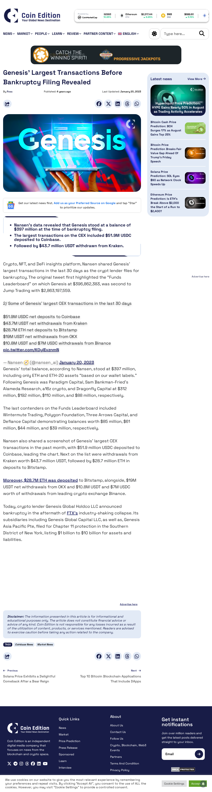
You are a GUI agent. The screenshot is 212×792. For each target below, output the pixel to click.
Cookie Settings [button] (174, 783)
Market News (45, 644)
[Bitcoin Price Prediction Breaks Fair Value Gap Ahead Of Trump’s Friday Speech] (195, 153)
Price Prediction (69, 741)
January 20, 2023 (76, 362)
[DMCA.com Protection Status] (183, 769)
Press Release (68, 748)
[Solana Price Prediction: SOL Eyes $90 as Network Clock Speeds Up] (195, 178)
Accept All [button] (197, 783)
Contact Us (118, 732)
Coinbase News (24, 644)
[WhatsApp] (137, 103)
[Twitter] (108, 103)
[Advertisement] (178, 305)
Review (73, 33)
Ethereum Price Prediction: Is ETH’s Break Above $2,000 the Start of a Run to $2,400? (165, 203)
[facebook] (33, 764)
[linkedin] (39, 764)
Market (23, 33)
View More (195, 79)
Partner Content (98, 33)
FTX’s (72, 513)
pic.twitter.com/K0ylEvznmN (31, 349)
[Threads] (127, 103)
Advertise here (128, 604)
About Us (116, 725)
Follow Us (116, 738)
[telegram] (15, 764)
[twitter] (9, 764)
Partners (116, 757)
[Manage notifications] (203, 784)
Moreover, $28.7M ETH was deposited (40, 480)
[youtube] (45, 764)
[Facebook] (99, 103)
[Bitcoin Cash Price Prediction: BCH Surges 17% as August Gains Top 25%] (195, 128)
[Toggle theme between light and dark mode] (154, 33)
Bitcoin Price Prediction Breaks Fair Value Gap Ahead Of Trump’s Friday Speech (166, 153)
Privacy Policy (119, 770)
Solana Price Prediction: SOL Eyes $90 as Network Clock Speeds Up (166, 178)
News (7, 33)
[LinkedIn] (118, 103)
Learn (57, 33)
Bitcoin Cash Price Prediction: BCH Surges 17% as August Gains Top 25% (166, 128)
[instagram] (21, 764)
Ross (9, 91)
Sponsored (66, 754)
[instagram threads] (27, 764)
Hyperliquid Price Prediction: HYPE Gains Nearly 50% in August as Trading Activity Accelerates (178, 107)
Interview (65, 767)
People (41, 33)
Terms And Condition (124, 763)
